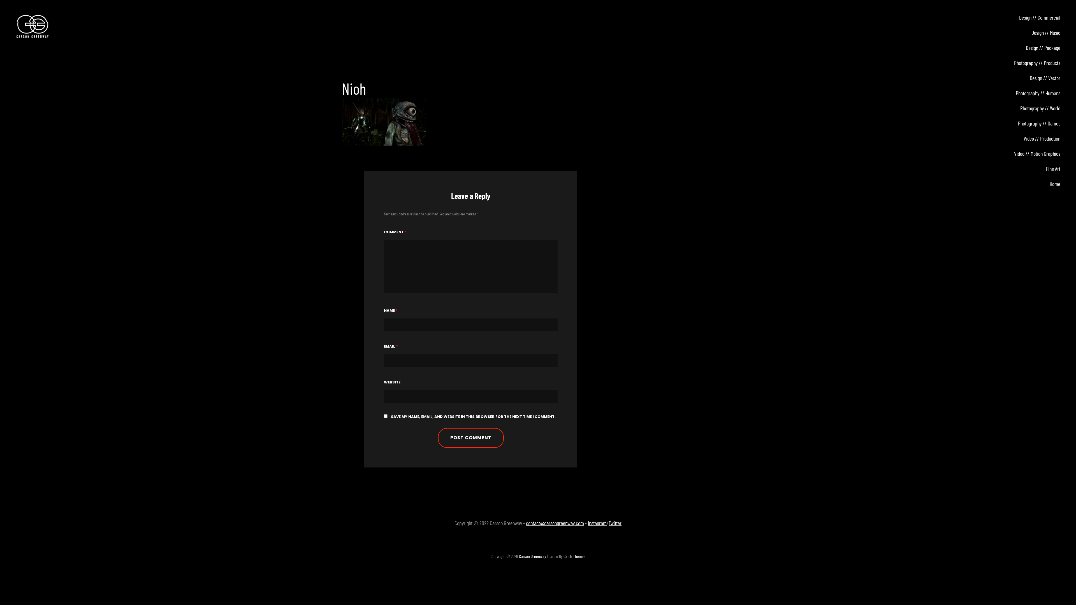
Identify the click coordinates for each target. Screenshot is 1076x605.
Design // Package (1043, 47)
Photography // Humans (1038, 93)
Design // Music (1045, 32)
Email (391, 346)
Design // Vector (1045, 78)
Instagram (597, 523)
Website (392, 382)
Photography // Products (1037, 62)
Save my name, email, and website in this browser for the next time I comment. (473, 416)
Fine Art (1053, 168)
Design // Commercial (1039, 17)
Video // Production (1042, 138)
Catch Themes (574, 556)
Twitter (615, 523)
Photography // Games (1039, 123)
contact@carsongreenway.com (555, 523)
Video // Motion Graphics (1037, 153)
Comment (395, 232)
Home (1055, 183)
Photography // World (1040, 108)
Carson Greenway (532, 556)
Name (391, 310)
